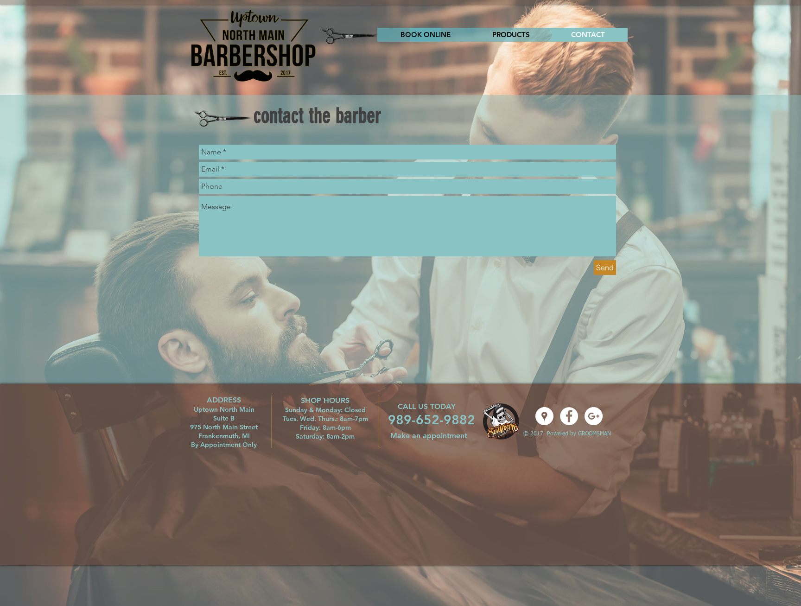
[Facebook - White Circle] (569, 416)
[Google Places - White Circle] (544, 416)
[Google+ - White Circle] (594, 416)
